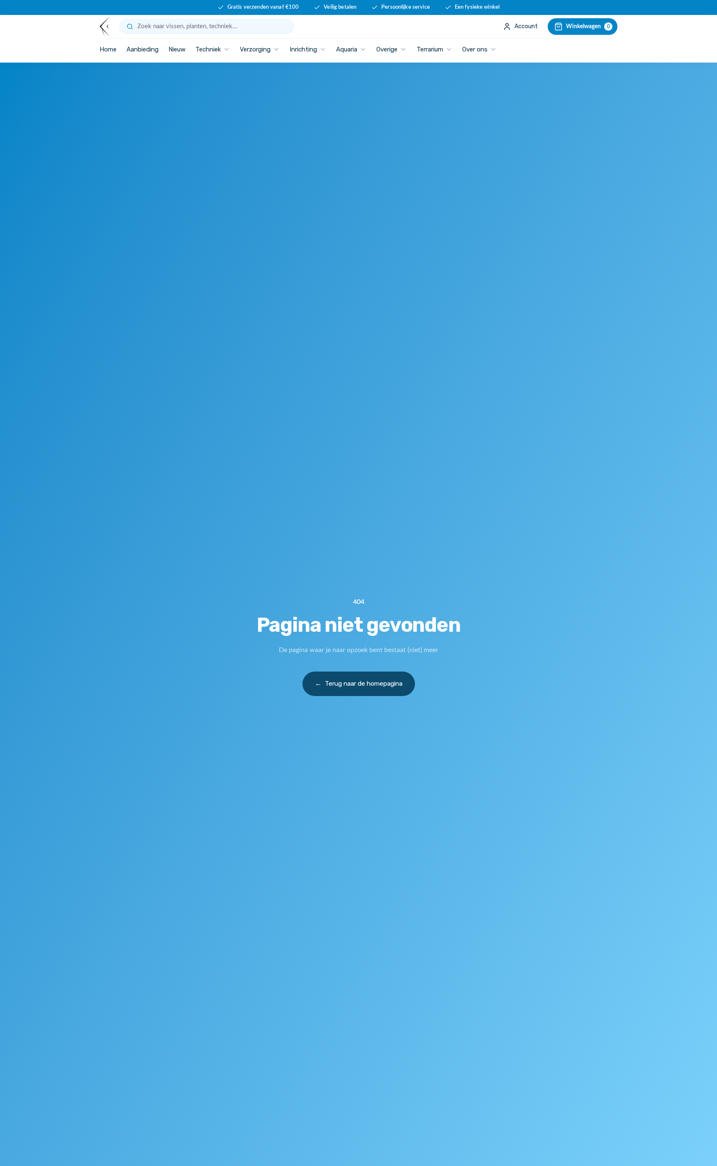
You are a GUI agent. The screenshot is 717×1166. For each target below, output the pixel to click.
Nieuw (176, 49)
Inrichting (303, 49)
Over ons (475, 49)
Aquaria (346, 49)
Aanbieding (143, 49)
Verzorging (255, 49)
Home (108, 49)
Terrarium (430, 49)
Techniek (208, 49)
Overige (387, 49)
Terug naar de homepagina (358, 683)
